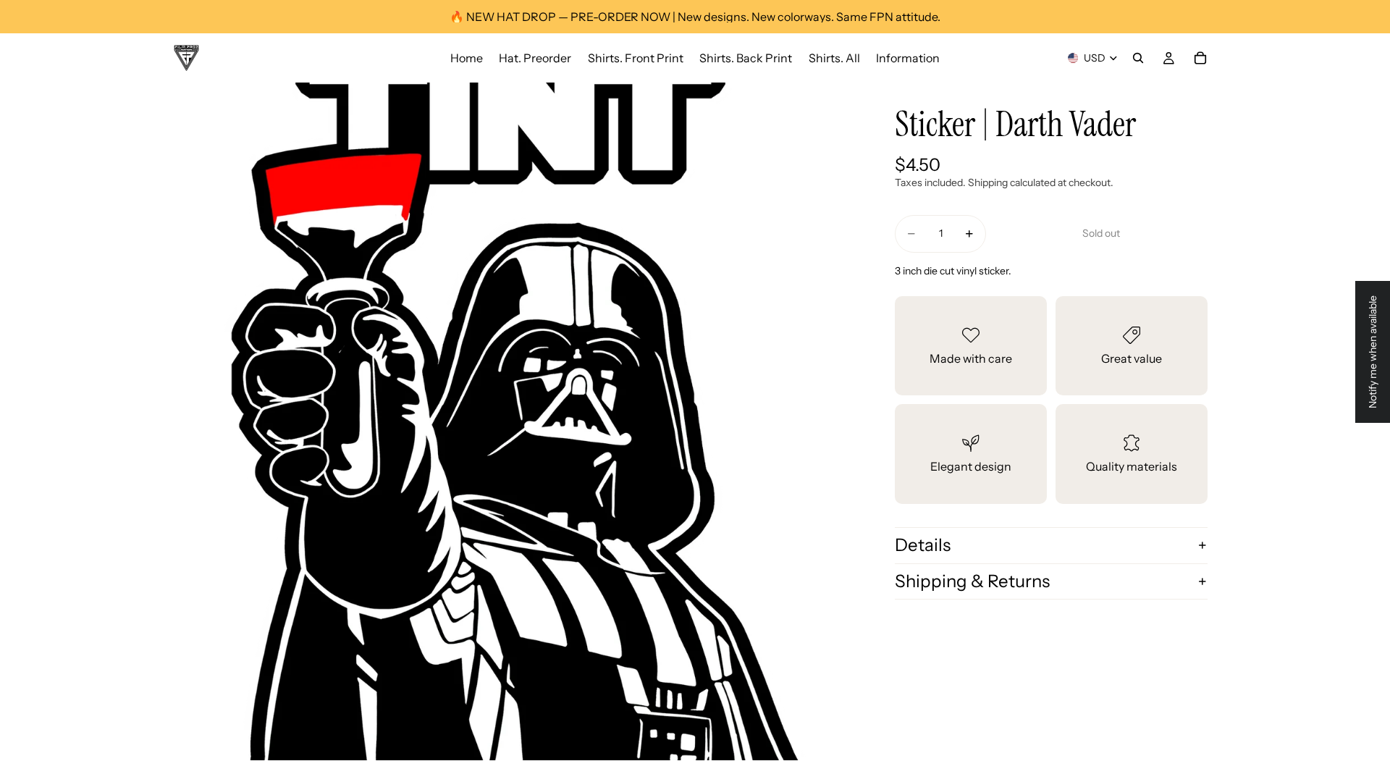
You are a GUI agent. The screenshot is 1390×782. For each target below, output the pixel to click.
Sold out (1101, 233)
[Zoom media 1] (512, 421)
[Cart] (1200, 58)
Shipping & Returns (972, 581)
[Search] (1138, 58)
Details (923, 544)
